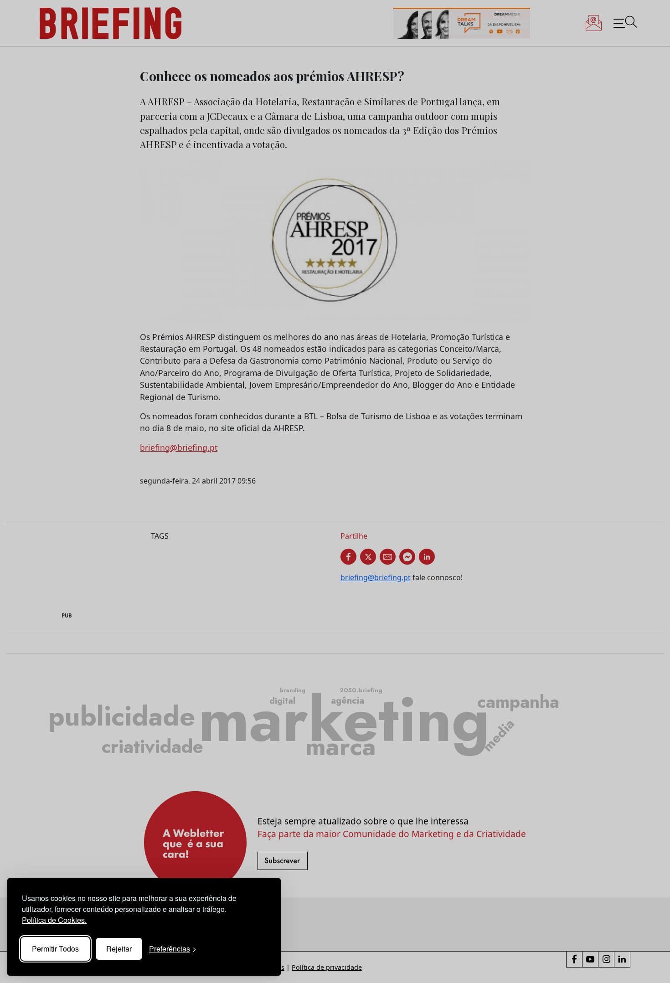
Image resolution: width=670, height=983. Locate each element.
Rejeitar (119, 948)
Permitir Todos (55, 948)
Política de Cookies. (54, 920)
